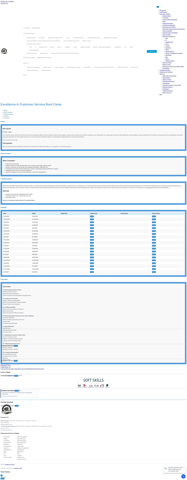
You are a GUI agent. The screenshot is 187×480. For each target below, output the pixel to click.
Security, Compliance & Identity (102, 47)
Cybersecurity (7, 449)
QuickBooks (20, 449)
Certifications (36, 28)
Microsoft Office (32, 53)
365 (31, 47)
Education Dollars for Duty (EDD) (104, 67)
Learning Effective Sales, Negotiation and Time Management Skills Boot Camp (22, 369)
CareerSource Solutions (44, 57)
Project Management (23, 448)
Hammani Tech (18, 468)
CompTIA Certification (93, 37)
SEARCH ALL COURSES (7, 1)
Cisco (68, 37)
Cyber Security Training (110, 37)
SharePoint (118, 47)
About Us (26, 63)
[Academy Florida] (4, 54)
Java (5, 455)
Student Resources (32, 70)
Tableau (19, 455)
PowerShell (20, 446)
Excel (5, 451)
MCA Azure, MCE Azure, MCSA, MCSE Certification (64, 53)
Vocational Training (29, 57)
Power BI (19, 444)
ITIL (4, 453)
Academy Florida (9, 464)
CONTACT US (4, 3)
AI (35, 47)
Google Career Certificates (71, 40)
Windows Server (34, 50)
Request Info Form (6, 365)
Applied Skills (43, 47)
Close (2, 478)
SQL (125, 47)
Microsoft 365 (21, 438)
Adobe (5, 438)
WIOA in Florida (59, 67)
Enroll (92, 216)
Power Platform (85, 47)
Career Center (47, 67)
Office (75, 47)
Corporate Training (29, 33)
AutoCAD (6, 444)
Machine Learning (22, 436)
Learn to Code (86, 40)
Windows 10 (20, 457)
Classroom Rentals (78, 37)
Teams (131, 47)
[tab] (5, 110)
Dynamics (67, 47)
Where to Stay (44, 53)
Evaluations (134, 67)
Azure (52, 47)
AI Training (42, 37)
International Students (74, 67)
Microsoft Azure (21, 440)
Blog (24, 74)
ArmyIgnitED (87, 67)
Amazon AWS (7, 442)
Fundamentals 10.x (6, 367)
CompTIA (6, 448)
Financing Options (122, 67)
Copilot (59, 47)
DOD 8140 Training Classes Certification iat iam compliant (43, 40)
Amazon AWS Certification (55, 37)
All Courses (26, 28)
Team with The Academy (33, 67)
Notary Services (46, 70)
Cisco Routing (7, 446)
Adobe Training (31, 37)
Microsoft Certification (34, 44)
